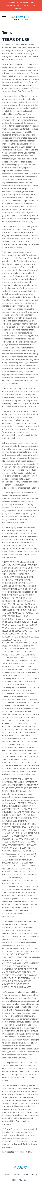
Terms (25, 1174)
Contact (16, 1174)
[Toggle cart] (36, 18)
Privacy (34, 1174)
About (7, 1174)
